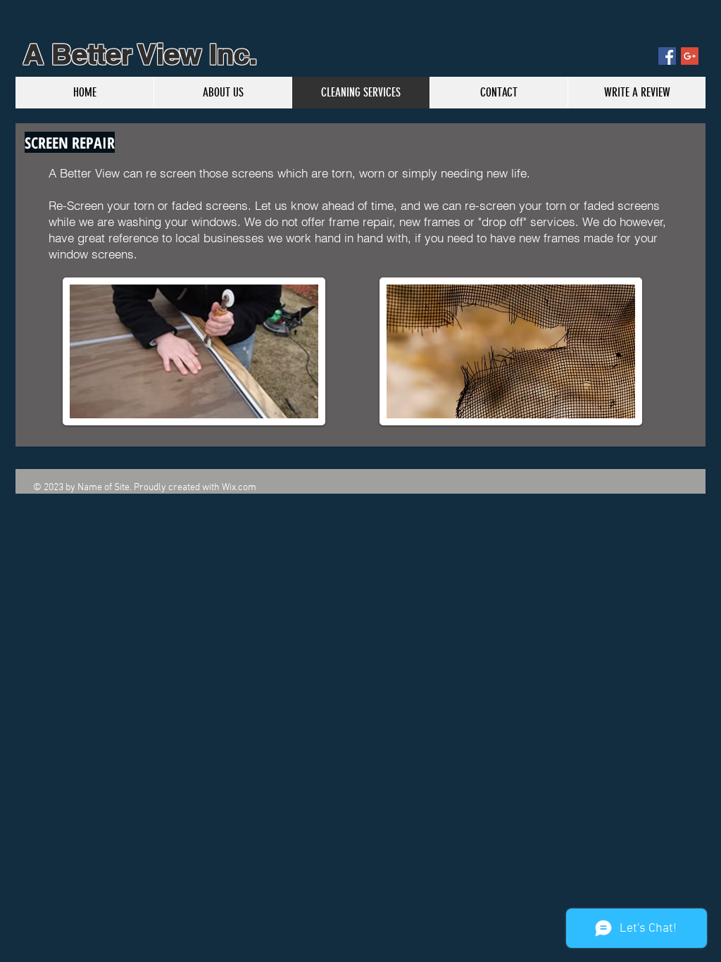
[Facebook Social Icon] (667, 56)
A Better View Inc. (136, 53)
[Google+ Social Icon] (689, 56)
